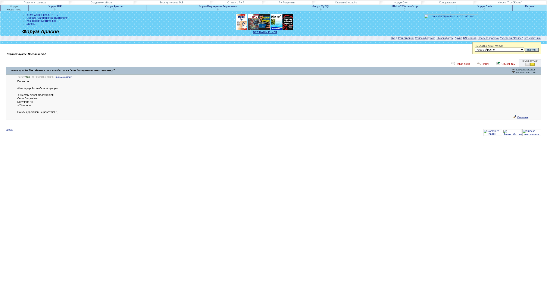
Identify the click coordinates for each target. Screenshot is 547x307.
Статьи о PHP (235, 2)
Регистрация (406, 38)
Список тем (508, 63)
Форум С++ (400, 2)
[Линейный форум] (527, 64)
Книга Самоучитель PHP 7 (42, 14)
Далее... (31, 23)
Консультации (447, 2)
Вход (394, 38)
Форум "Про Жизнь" (510, 2)
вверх (9, 129)
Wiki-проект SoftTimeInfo (41, 20)
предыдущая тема (526, 72)
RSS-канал (469, 38)
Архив (458, 38)
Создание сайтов (101, 2)
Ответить (522, 117)
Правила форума (488, 38)
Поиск (485, 63)
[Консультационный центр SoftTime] (451, 29)
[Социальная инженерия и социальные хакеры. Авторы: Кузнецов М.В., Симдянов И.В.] (264, 21)
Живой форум (445, 38)
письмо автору (64, 77)
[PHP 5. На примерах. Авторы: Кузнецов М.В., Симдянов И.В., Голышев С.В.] (253, 21)
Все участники (532, 38)
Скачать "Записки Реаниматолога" (47, 17)
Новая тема (463, 63)
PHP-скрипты (287, 2)
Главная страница (35, 2)
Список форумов (425, 38)
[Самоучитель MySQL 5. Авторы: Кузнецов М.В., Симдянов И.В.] (241, 21)
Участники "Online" (511, 38)
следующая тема (525, 69)
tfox (27, 76)
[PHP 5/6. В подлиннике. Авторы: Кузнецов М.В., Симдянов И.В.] (276, 21)
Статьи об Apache (346, 2)
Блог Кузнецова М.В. (171, 2)
